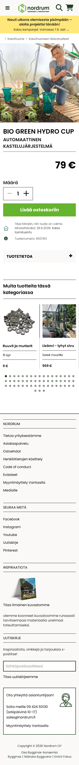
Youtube (10, 534)
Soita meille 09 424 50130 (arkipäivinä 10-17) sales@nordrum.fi (27, 712)
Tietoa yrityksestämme (22, 435)
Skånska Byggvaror (38, 756)
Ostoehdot (12, 451)
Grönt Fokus (62, 756)
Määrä (10, 182)
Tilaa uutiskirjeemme (20, 677)
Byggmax (14, 756)
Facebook (11, 519)
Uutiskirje (10, 542)
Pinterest (10, 550)
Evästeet (10, 474)
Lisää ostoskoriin (39, 210)
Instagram (12, 527)
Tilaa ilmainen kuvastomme (26, 605)
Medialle (10, 490)
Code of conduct (17, 466)
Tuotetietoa (19, 256)
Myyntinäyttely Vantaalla (24, 482)
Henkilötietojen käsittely (23, 459)
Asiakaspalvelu (15, 443)
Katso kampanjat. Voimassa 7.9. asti (39, 29)
